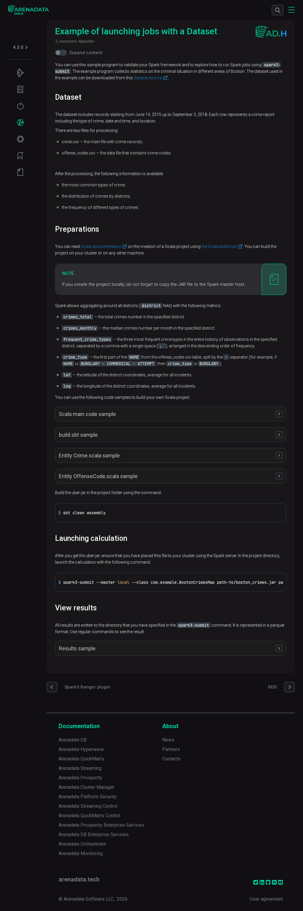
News (168, 740)
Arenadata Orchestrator (82, 844)
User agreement (266, 899)
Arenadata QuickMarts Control (89, 815)
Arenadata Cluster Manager (87, 787)
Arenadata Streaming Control (88, 806)
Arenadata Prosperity (80, 778)
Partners (171, 749)
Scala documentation (101, 246)
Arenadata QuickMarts (81, 759)
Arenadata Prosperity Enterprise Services (101, 825)
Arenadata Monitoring (81, 853)
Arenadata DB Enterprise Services (94, 834)
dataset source (148, 77)
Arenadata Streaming (80, 768)
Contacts (171, 759)
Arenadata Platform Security (88, 796)
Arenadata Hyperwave (81, 749)
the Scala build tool (219, 246)
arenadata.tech (79, 879)
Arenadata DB (73, 740)
